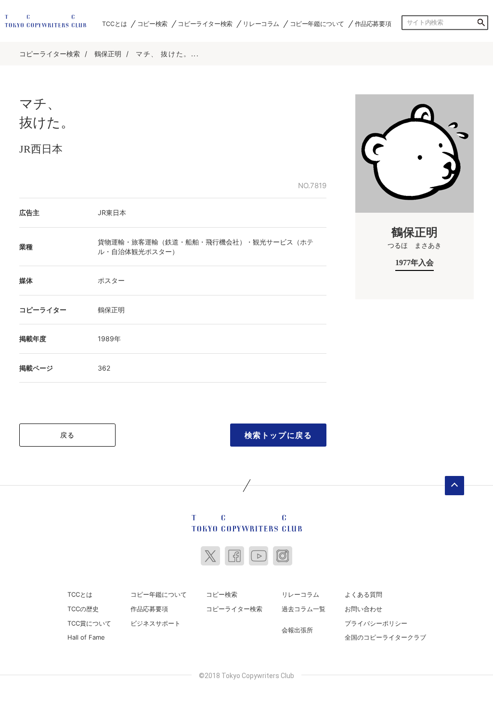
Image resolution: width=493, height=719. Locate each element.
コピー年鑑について (317, 23)
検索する (481, 22)
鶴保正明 (107, 54)
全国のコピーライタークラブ (385, 637)
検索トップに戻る (278, 435)
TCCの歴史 (83, 609)
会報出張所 (297, 630)
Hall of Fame (86, 637)
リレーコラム (261, 23)
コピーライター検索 (205, 23)
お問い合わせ (363, 609)
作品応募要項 (373, 23)
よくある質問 (363, 594)
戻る (67, 435)
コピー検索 (152, 23)
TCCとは (114, 23)
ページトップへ (454, 485)
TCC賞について (89, 623)
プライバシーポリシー (376, 623)
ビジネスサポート (155, 623)
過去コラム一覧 (303, 609)
